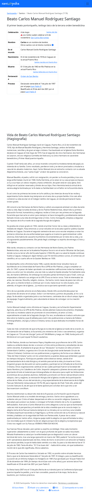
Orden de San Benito (29, 76)
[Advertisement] (46, 114)
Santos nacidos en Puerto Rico (45, 62)
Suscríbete (19, 487)
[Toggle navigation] (87, 3)
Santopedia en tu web (73, 487)
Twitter (41, 490)
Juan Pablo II (36, 86)
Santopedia (12, 13)
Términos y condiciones (68, 483)
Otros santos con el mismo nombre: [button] (36, 45)
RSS (56, 487)
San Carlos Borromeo (40, 37)
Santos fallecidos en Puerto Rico (45, 72)
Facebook (55, 490)
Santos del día (51, 32)
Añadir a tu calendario (39, 487)
